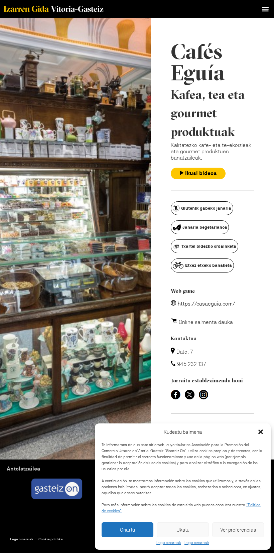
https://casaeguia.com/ (206, 304)
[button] (260, 431)
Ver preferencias (238, 530)
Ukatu (182, 530)
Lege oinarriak (168, 543)
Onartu (127, 530)
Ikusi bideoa (201, 173)
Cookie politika (50, 539)
